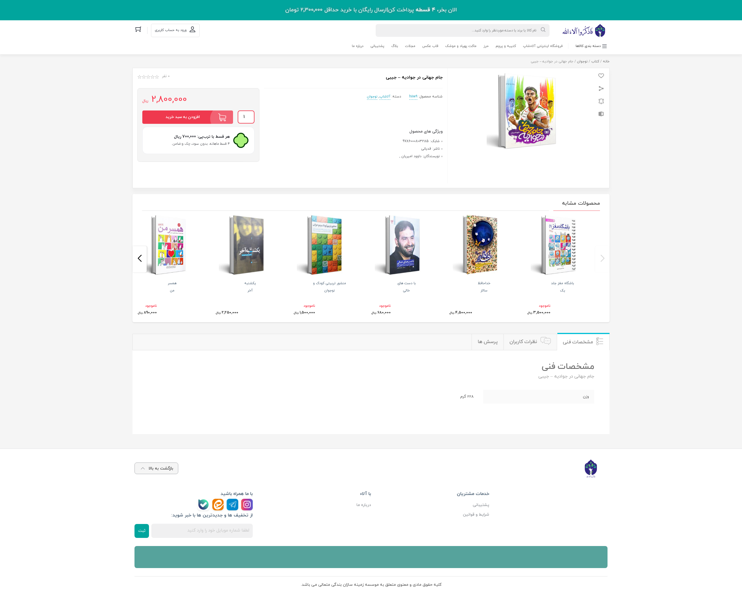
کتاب (595, 61)
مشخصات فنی (578, 342)
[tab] (583, 342)
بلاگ (394, 46)
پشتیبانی (377, 46)
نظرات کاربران (523, 341)
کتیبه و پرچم (506, 46)
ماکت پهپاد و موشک (461, 46)
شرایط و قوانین (476, 514)
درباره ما (357, 46)
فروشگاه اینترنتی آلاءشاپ (543, 46)
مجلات (410, 46)
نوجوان (582, 61)
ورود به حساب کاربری (171, 30)
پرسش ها (488, 341)
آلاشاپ (384, 96)
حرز (486, 46)
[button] (602, 259)
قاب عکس (430, 46)
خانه (606, 61)
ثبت (142, 531)
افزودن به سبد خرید (183, 117)
